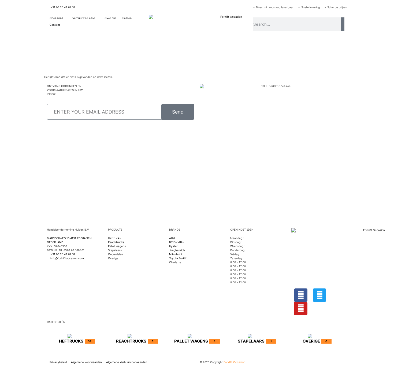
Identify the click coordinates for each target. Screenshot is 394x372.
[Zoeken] (342, 24)
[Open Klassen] (134, 18)
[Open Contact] (62, 25)
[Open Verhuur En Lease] (97, 18)
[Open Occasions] (65, 18)
